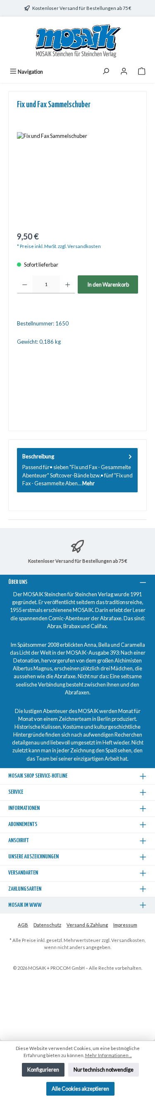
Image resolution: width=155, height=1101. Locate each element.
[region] (77, 178)
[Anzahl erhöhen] (67, 284)
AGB (23, 925)
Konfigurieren (43, 1069)
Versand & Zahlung (87, 925)
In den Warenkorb (108, 284)
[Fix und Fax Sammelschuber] (77, 178)
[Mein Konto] (124, 72)
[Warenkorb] (142, 72)
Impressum (125, 925)
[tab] (77, 470)
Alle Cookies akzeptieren (80, 1088)
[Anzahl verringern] (24, 284)
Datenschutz (47, 925)
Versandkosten (128, 940)
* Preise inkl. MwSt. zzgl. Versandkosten (59, 246)
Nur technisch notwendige (104, 1069)
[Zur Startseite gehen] (77, 41)
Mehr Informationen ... (108, 1055)
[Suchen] (106, 72)
